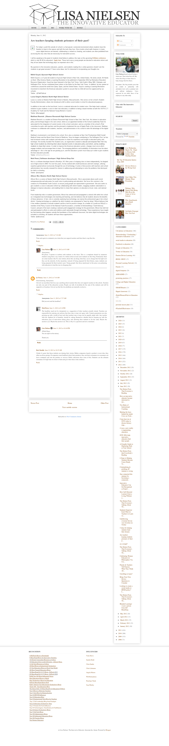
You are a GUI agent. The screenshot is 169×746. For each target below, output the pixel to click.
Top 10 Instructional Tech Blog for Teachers (43, 699)
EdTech (51, 672)
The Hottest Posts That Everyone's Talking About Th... (126, 504)
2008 (120, 639)
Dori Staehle (40, 350)
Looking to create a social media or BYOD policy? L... (126, 589)
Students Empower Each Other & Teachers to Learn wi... (126, 513)
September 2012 (125, 377)
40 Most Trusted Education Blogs (40, 670)
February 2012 (125, 623)
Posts (120, 41)
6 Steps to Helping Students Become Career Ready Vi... (126, 461)
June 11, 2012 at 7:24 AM (53, 235)
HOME (33, 28)
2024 (120, 327)
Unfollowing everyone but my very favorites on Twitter (126, 522)
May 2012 (123, 614)
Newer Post (35, 403)
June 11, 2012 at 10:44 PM (61, 328)
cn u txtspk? (124, 544)
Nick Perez (45, 308)
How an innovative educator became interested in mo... (126, 399)
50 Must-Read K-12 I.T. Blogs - (39, 674)
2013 (120, 361)
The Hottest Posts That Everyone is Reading (126, 391)
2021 (120, 336)
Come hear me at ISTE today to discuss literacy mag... (125, 422)
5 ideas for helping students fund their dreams (126, 530)
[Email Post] (49, 222)
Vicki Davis (90, 656)
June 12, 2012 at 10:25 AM (53, 350)
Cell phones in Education (124, 231)
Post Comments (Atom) (74, 417)
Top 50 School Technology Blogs (40, 710)
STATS (43, 28)
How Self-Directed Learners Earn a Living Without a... (126, 495)
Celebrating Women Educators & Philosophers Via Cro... (126, 559)
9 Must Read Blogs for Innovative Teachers (43, 658)
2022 (120, 333)
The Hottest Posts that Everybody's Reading (126, 453)
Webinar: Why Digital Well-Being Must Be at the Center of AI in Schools (131, 192)
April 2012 (124, 617)
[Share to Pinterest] (63, 222)
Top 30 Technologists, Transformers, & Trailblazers (45, 708)
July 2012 (123, 383)
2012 (120, 365)
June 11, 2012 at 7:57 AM (58, 298)
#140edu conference (99, 58)
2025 (120, 324)
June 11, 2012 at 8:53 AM (61, 249)
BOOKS (80, 28)
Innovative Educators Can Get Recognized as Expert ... (126, 486)
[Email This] (54, 222)
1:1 (117, 301)
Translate (131, 137)
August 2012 (124, 380)
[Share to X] (58, 222)
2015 (120, 355)
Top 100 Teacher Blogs (37, 718)
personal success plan (122, 304)
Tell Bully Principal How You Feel (131, 212)
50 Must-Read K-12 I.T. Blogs (39, 672)
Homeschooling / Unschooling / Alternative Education (126, 235)
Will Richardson (91, 677)
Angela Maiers (90, 672)
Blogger (108, 730)
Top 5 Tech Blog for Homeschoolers (41, 693)
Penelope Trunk (91, 681)
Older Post (104, 403)
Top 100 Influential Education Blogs (41, 716)
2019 (120, 342)
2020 (120, 339)
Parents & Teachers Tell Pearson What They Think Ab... (126, 568)
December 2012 (125, 367)
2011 (120, 630)
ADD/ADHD (120, 274)
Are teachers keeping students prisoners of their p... (126, 538)
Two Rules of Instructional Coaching (125, 407)
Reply (38, 241)
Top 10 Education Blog (37, 697)
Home (70, 403)
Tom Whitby (90, 685)
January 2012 (124, 626)
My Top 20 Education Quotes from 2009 (126, 161)
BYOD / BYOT (121, 259)
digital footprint (121, 270)
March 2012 (124, 620)
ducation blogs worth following (42, 662)
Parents (118, 267)
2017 (120, 349)
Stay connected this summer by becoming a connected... (126, 477)
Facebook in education (123, 244)
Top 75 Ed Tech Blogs (36, 712)
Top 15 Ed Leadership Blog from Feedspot (43, 701)
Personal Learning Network (125, 263)
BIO (52, 28)
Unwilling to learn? (126, 574)
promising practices (122, 278)
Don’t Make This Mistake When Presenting (130, 179)
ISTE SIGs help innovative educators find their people (125, 438)
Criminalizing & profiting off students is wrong (126, 469)
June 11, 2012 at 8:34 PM (57, 308)
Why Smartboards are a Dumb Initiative (131, 202)
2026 (120, 320)
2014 (120, 358)
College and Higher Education (125, 282)
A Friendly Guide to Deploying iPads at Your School (126, 446)
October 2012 (125, 374)
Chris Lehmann (91, 668)
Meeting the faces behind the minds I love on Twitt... (126, 414)
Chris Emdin (90, 664)
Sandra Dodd (90, 660)
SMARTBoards (121, 287)
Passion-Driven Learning (124, 255)
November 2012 (125, 370)
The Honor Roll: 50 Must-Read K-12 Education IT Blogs (47, 689)
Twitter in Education (122, 251)
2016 (120, 352)
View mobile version (69, 407)
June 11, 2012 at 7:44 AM (51, 278)
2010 (120, 633)
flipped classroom (121, 291)
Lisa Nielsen (46, 249)
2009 (120, 636)
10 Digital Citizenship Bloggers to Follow (43, 660)
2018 (120, 346)
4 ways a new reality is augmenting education (126, 430)
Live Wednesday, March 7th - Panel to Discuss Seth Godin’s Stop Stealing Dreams (131, 152)
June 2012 (123, 386)
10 (31, 662)
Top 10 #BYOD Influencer (38, 695)
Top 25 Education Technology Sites (41, 703)
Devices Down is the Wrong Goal (130, 167)
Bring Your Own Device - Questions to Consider (125, 580)
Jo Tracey (39, 277)
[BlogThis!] (56, 222)
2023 (120, 330)
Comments (122, 45)
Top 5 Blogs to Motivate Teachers (40, 691)
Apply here (57, 60)
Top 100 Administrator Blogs (39, 714)
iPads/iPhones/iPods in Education (126, 295)
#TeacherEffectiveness (123, 308)
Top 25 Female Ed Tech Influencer (40, 706)
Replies (41, 245)
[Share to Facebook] (60, 222)
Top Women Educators (37, 720)
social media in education (124, 240)
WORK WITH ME (65, 28)
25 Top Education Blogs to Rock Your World (43, 668)
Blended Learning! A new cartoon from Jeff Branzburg (126, 607)
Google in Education (122, 248)
